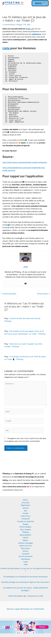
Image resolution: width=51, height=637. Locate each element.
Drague (19, 25)
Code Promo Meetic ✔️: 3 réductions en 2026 (25, 596)
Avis (25, 511)
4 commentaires (8, 25)
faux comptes (25, 529)
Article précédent (8, 294)
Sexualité (25, 554)
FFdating (25, 532)
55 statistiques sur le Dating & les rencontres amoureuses (26, 577)
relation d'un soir (25, 546)
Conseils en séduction (25, 521)
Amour (25, 500)
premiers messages (25, 543)
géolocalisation (25, 535)
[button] (40, 3)
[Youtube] (25, 283)
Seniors (25, 551)
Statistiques (25, 559)
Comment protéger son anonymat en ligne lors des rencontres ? (25, 582)
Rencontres (25, 548)
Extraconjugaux (25, 527)
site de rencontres (25, 556)
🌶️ (29, 29)
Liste (6, 48)
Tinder (25, 562)
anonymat (25, 503)
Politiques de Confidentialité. (33, 609)
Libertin (25, 537)
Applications (25, 505)
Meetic (25, 540)
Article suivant (43, 294)
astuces (26, 508)
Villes (26, 564)
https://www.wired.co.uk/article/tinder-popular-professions (24, 162)
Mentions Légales (13, 609)
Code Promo (25, 516)
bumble (25, 513)
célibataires (36, 34)
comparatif (25, 519)
